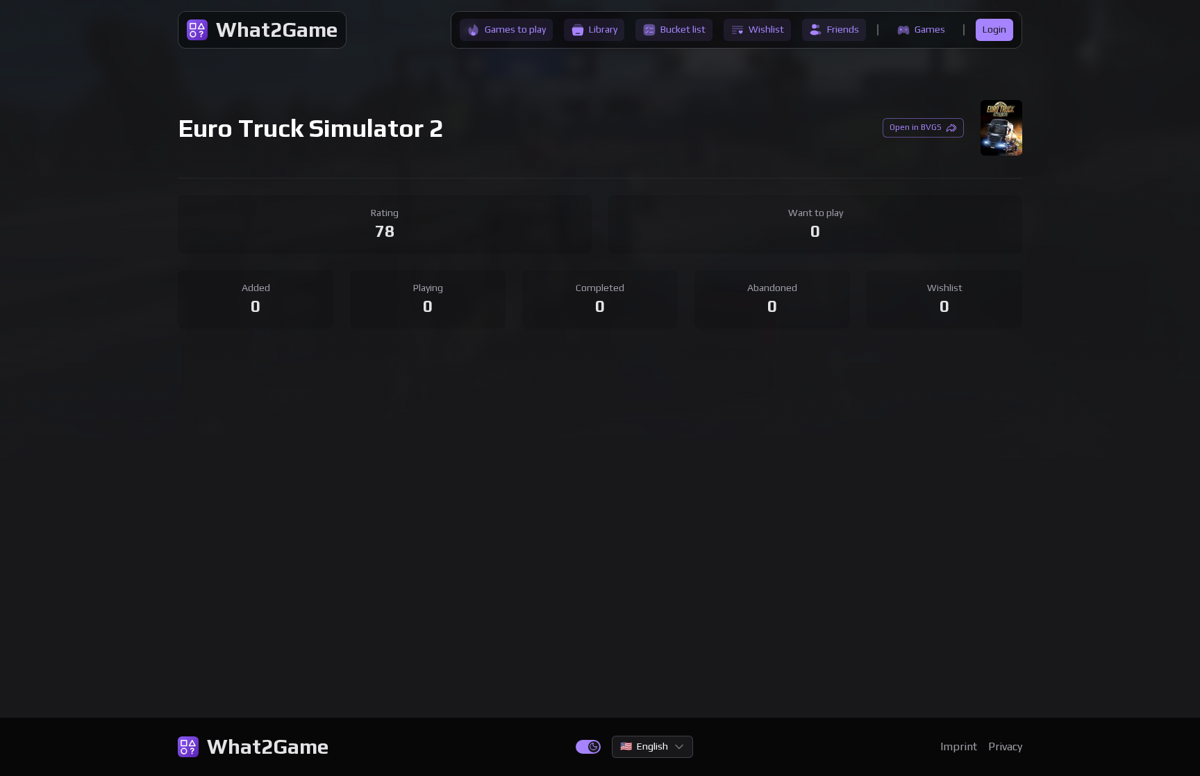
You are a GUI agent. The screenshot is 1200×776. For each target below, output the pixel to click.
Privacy (1005, 746)
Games (930, 29)
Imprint (958, 746)
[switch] (588, 747)
